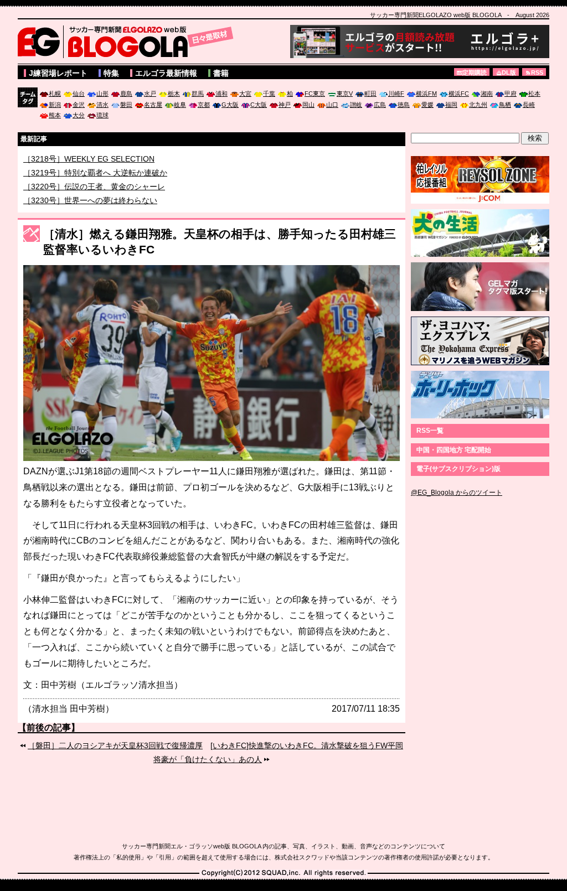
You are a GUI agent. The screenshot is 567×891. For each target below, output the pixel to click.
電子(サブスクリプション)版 (458, 469)
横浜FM (426, 93)
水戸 (150, 93)
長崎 (529, 104)
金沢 (79, 104)
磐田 (126, 104)
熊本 (55, 115)
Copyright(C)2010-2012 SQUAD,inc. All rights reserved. (283, 873)
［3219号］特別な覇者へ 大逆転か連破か (95, 184)
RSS (537, 72)
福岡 (451, 104)
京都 (204, 104)
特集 (111, 73)
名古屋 (153, 104)
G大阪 (230, 104)
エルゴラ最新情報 (166, 73)
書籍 (221, 73)
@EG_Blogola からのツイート (456, 492)
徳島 (404, 104)
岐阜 (180, 104)
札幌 (55, 93)
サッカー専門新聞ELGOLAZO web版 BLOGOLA (128, 41)
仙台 (79, 93)
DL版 (509, 72)
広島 (380, 104)
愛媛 (427, 104)
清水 (102, 104)
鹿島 (126, 93)
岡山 (308, 104)
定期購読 (474, 72)
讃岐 (356, 104)
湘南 (487, 93)
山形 (102, 93)
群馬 (198, 93)
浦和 (221, 93)
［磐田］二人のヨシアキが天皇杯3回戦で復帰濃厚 (115, 745)
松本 (534, 93)
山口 (332, 104)
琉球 (102, 115)
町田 (370, 93)
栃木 (174, 93)
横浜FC (459, 93)
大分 (79, 115)
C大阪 (258, 104)
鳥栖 (505, 104)
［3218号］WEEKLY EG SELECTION (88, 171)
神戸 (285, 104)
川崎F (396, 93)
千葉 (269, 93)
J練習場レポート (58, 73)
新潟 (55, 104)
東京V (345, 93)
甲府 (510, 93)
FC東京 (315, 93)
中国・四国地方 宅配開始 (453, 450)
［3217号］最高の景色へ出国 (74, 158)
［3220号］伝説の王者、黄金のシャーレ (94, 198)
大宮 (245, 93)
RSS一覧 (430, 430)
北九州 (478, 104)
